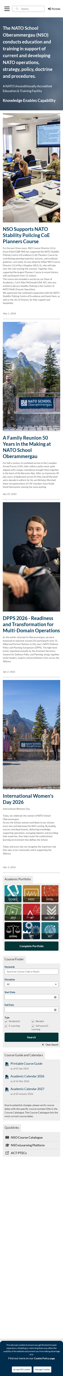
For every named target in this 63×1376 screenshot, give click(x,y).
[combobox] (32, 9)
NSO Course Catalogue (26, 1137)
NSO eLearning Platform (27, 1145)
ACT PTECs (18, 1153)
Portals (56, 8)
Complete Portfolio (32, 946)
